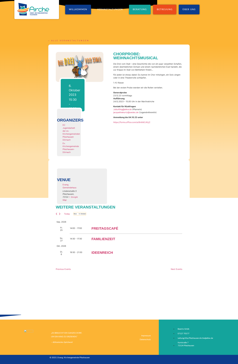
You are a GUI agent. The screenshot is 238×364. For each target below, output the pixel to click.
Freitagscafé (104, 228)
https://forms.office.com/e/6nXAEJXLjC (131, 122)
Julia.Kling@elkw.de (122, 109)
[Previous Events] (56, 214)
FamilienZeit (103, 239)
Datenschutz (145, 339)
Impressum (146, 336)
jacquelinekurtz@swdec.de (125, 112)
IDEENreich (102, 253)
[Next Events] (59, 214)
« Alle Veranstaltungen (68, 41)
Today (67, 214)
